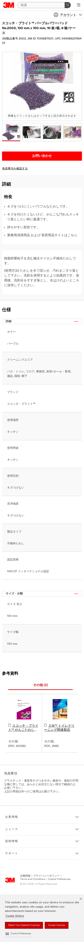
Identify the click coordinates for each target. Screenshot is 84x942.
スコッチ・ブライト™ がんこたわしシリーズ (23, 728)
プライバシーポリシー (46, 876)
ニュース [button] (11, 829)
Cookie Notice (15, 916)
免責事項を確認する (15, 168)
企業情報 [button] (11, 817)
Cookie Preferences (59, 879)
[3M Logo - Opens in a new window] (8, 5)
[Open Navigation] (78, 5)
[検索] (68, 5)
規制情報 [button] (11, 841)
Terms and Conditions (32, 879)
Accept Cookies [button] (56, 925)
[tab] (40, 685)
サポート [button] (11, 853)
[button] (18, 933)
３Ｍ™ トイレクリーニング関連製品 (59, 728)
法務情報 (25, 876)
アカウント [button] (68, 15)
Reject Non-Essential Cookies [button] (24, 925)
